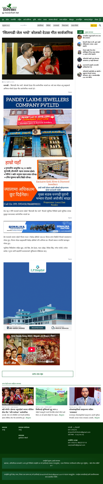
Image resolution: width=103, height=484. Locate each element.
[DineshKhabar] (9, 7)
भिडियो (48, 26)
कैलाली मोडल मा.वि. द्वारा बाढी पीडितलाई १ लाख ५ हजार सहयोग (91, 44)
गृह (3, 20)
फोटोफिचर (40, 26)
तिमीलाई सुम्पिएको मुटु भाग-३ (47, 409)
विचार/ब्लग (65, 26)
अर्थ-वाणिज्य (27, 20)
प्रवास (45, 20)
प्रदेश (7, 20)
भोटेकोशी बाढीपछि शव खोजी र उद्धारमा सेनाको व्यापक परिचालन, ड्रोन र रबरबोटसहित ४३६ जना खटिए (92, 74)
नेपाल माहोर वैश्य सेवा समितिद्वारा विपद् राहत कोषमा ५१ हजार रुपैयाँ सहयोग (91, 52)
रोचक (96, 20)
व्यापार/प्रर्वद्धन (88, 20)
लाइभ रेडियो (74, 26)
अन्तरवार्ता (56, 26)
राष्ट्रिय (19, 20)
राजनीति (13, 20)
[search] (100, 25)
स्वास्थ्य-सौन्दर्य (53, 20)
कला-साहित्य (63, 20)
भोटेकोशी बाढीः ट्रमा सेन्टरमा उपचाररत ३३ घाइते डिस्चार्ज (91, 60)
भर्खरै (80, 32)
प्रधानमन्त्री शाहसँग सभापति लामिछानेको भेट (91, 66)
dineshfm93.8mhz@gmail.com (51, 475)
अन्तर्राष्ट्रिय (79, 20)
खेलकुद (71, 20)
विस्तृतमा (28, 418)
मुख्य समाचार (89, 32)
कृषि (34, 20)
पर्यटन (39, 20)
